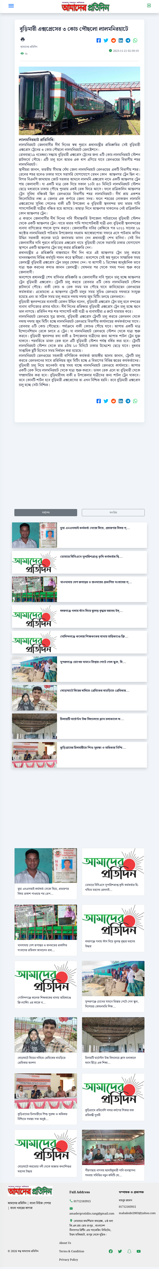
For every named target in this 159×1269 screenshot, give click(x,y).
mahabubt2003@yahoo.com (137, 1213)
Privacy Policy (68, 1260)
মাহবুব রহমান (125, 1200)
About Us (65, 1243)
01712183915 (82, 1201)
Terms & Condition (71, 1251)
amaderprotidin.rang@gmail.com (91, 1213)
